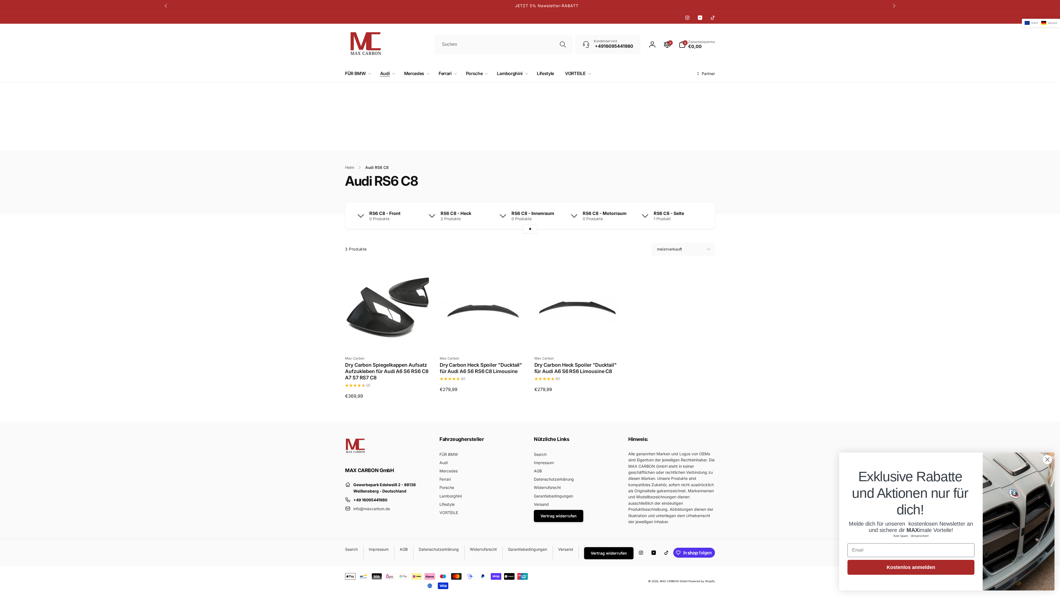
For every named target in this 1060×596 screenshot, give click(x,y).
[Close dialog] (1047, 459)
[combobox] (503, 44)
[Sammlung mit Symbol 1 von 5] (530, 229)
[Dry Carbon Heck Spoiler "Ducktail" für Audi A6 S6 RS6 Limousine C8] (577, 339)
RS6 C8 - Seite (669, 213)
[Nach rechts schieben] (894, 6)
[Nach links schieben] (166, 6)
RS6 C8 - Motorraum (605, 213)
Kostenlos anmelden (911, 567)
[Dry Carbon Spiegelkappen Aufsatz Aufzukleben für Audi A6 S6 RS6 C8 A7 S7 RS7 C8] (388, 339)
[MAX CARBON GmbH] (355, 455)
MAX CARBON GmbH (674, 581)
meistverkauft (669, 249)
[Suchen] (562, 44)
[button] (357, 73)
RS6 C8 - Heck (456, 213)
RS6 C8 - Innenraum (533, 213)
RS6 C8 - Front (385, 213)
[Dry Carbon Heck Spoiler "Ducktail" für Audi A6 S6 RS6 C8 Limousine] (483, 339)
